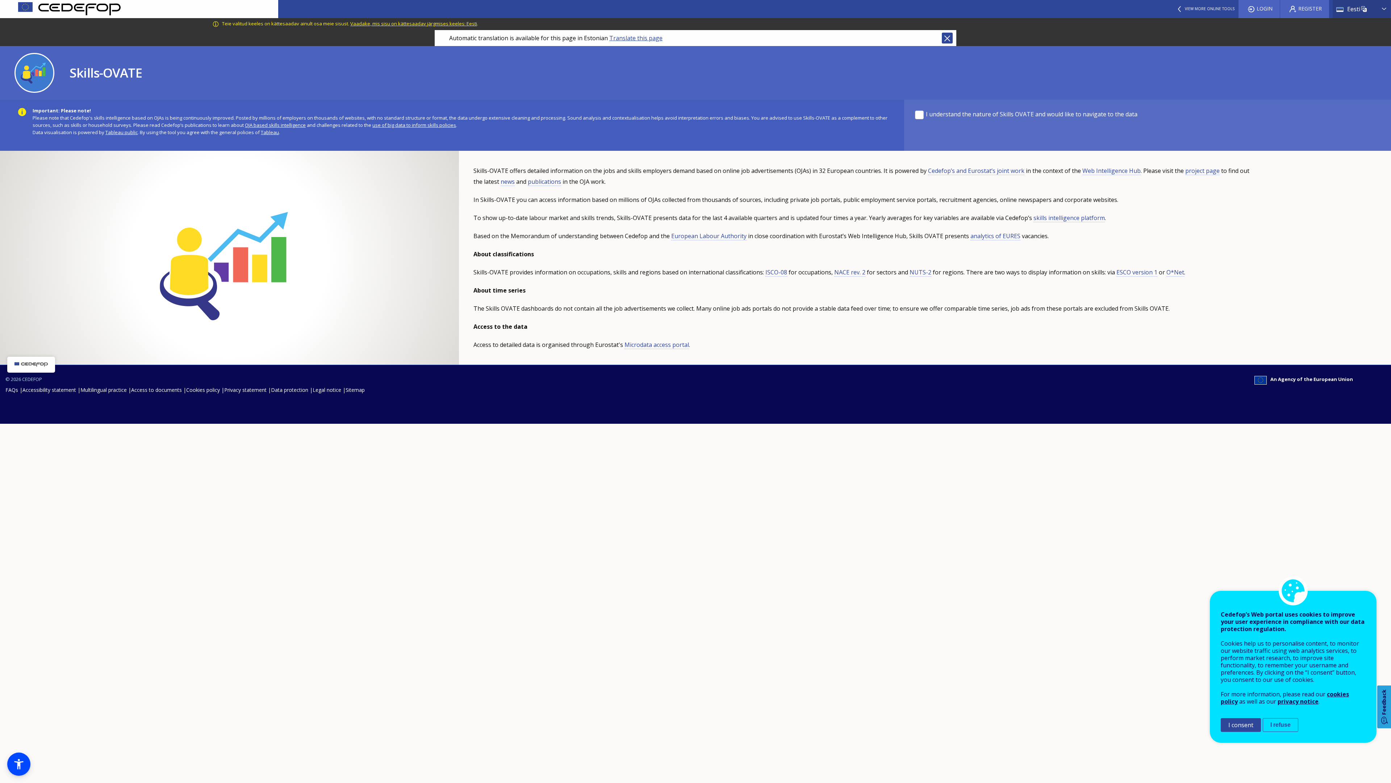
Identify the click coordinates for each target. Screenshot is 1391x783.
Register (1310, 8)
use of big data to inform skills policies (414, 125)
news (508, 182)
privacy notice (1298, 701)
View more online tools (1210, 8)
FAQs (11, 389)
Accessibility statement (49, 389)
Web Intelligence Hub (1111, 171)
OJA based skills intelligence (275, 125)
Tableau (270, 132)
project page (1202, 171)
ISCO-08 (776, 272)
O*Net (1175, 272)
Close (947, 38)
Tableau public (121, 132)
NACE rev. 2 (849, 272)
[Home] (139, 9)
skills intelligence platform (1069, 218)
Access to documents (156, 389)
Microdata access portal (657, 345)
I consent (1240, 725)
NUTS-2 (920, 272)
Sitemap (355, 389)
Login (1265, 8)
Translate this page (636, 38)
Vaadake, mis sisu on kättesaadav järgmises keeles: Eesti (413, 23)
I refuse (1280, 725)
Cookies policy (203, 389)
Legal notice (327, 389)
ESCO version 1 (1136, 272)
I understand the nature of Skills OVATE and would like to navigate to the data (1031, 114)
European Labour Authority (709, 236)
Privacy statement (245, 389)
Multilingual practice (103, 389)
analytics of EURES (995, 236)
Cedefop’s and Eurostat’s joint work (976, 171)
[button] (18, 764)
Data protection (289, 389)
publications (544, 182)
